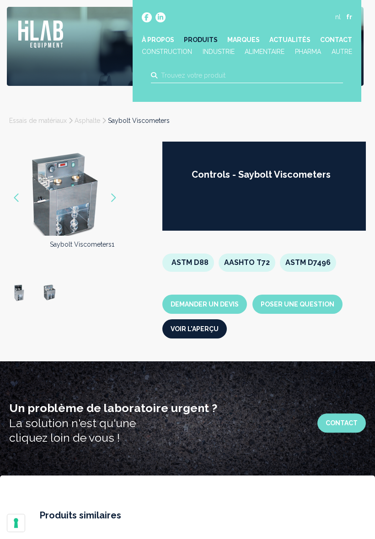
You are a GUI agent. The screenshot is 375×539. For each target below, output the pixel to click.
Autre (342, 51)
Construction (167, 51)
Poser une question (297, 304)
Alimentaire (264, 51)
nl (338, 17)
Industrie (219, 51)
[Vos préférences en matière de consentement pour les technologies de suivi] (16, 523)
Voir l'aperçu (195, 329)
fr (349, 17)
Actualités (290, 39)
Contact (336, 39)
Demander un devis (205, 304)
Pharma (308, 51)
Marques (243, 39)
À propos (158, 39)
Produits (201, 39)
